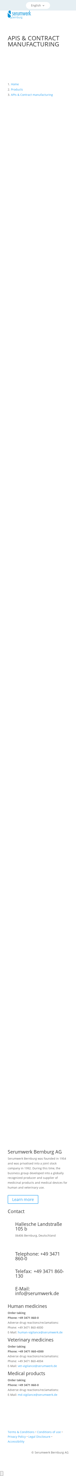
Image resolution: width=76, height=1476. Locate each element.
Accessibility (16, 1441)
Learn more (23, 1199)
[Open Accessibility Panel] (1, 1473)
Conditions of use (49, 1432)
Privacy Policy (17, 1437)
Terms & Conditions (21, 1432)
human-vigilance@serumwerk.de (40, 1332)
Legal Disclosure (39, 1437)
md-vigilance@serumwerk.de (37, 1395)
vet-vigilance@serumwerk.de (37, 1366)
